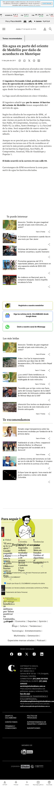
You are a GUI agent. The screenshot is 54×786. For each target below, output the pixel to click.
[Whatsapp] (24, 60)
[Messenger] (20, 60)
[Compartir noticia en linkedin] (39, 60)
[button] (49, 231)
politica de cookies (34, 5)
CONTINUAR (46, 3)
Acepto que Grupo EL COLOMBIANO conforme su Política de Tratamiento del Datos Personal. (26, 588)
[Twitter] (29, 61)
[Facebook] (34, 60)
